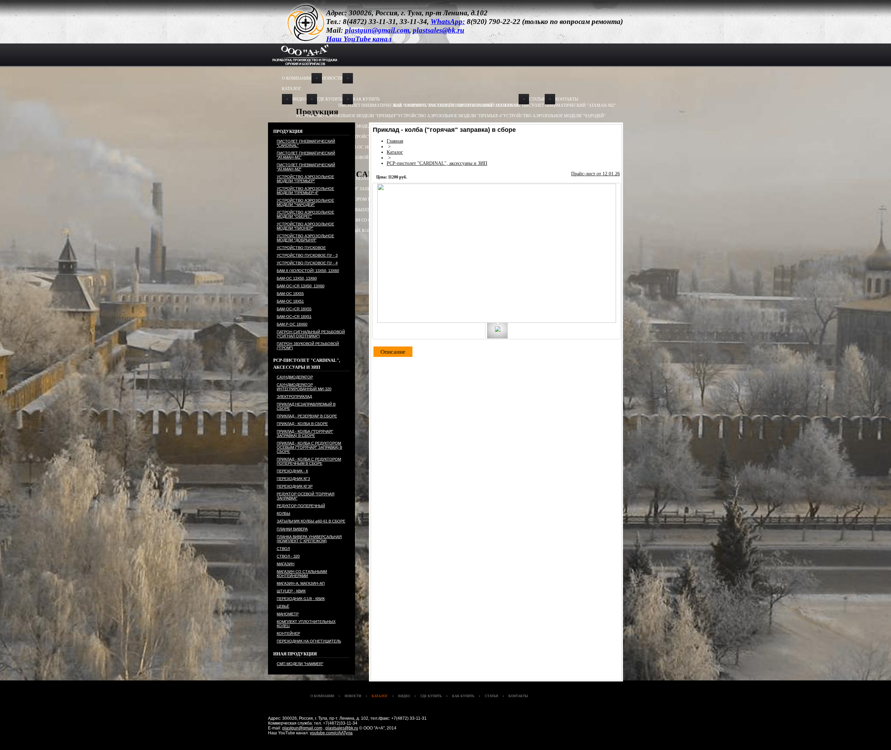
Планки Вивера (292, 529)
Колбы (283, 513)
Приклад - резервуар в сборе (307, 416)
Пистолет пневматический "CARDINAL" (306, 143)
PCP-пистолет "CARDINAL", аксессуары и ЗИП (437, 163)
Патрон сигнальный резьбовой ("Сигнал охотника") (357, 157)
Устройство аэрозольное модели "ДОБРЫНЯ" (305, 238)
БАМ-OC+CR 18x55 (294, 309)
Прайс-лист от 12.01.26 (595, 173)
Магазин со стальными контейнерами (302, 573)
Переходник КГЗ (293, 479)
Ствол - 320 (288, 556)
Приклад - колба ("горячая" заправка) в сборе (305, 433)
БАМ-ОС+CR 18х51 (294, 316)
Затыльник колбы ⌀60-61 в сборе (311, 521)
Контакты (566, 99)
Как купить (366, 99)
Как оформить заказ (417, 105)
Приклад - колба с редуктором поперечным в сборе (356, 199)
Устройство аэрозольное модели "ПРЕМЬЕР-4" (450, 115)
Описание (392, 352)
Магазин (285, 564)
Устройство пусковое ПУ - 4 (307, 263)
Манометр (288, 614)
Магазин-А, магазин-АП (301, 583)
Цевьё (283, 606)
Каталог (291, 88)
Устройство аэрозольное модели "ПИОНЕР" (305, 226)
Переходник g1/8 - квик (301, 599)
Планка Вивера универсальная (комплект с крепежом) (309, 539)
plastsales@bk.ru (341, 728)
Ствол (283, 548)
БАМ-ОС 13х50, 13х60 (297, 278)
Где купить (329, 99)
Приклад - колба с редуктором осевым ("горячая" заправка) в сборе (309, 447)
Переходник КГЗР (295, 486)
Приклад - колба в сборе (302, 424)
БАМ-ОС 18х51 (290, 301)
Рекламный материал (493, 105)
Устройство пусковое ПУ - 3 (307, 255)
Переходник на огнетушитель (309, 641)
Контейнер (288, 633)
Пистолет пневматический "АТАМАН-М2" (569, 105)
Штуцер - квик (291, 591)
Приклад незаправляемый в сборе (306, 406)
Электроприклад (294, 396)
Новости (332, 78)
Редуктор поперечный (301, 506)
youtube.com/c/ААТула (331, 733)
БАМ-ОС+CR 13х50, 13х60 (300, 286)
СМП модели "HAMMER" (300, 664)
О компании (297, 78)
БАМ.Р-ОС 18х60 (292, 324)
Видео (299, 99)
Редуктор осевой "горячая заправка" (305, 496)
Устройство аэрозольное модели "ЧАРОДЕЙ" (554, 115)
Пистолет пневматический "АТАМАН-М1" (306, 155)
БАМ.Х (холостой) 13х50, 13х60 (308, 271)
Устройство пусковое (301, 248)
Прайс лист (454, 105)
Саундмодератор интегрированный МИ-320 (304, 387)
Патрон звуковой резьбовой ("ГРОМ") (308, 346)
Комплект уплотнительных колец (306, 624)
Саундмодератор (295, 377)
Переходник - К (292, 471)
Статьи (537, 99)
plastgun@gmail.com (302, 728)
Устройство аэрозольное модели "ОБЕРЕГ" (305, 214)
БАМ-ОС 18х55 (361, 147)
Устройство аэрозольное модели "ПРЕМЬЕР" (347, 115)
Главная (395, 141)
